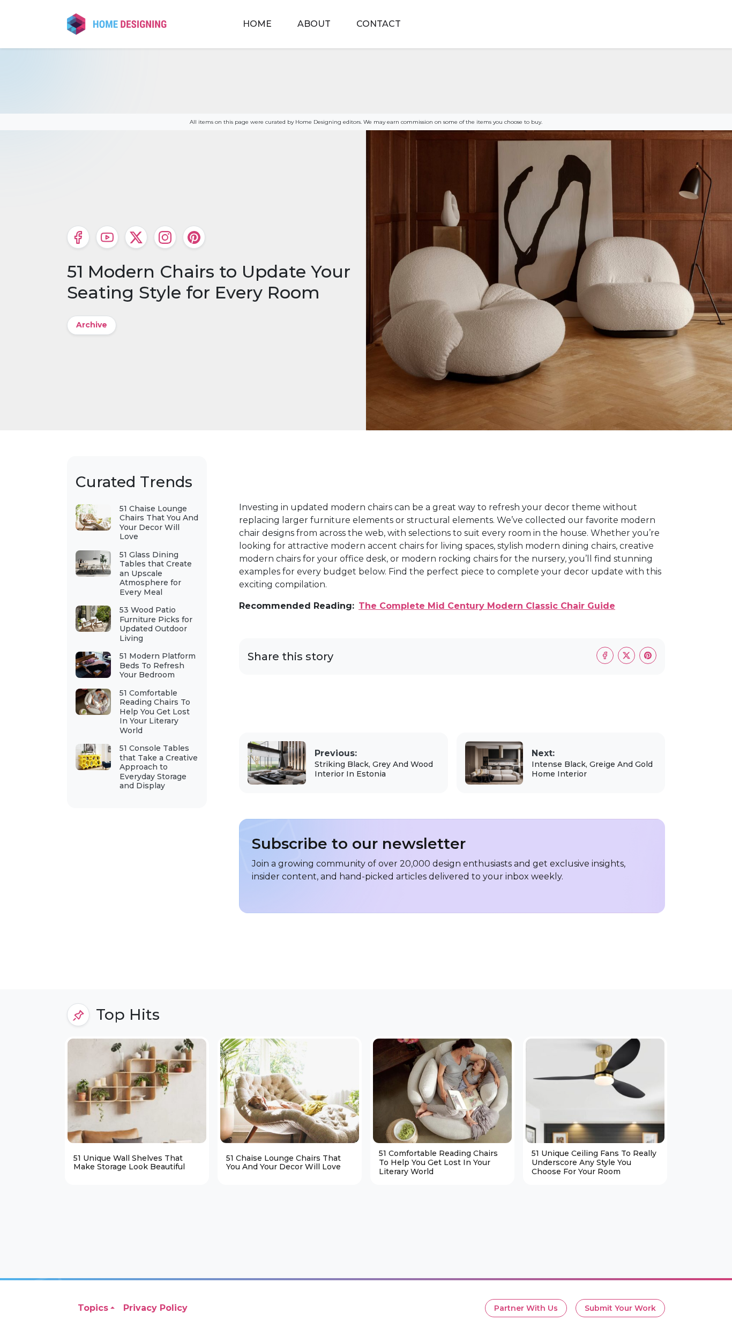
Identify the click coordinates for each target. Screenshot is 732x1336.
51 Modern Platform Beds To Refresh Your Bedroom (157, 665)
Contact (378, 24)
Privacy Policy (155, 1308)
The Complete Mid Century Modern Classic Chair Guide (486, 606)
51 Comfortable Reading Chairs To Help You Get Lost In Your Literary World (154, 711)
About (314, 24)
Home (257, 24)
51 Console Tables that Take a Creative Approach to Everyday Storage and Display (158, 766)
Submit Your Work (620, 1308)
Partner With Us (526, 1308)
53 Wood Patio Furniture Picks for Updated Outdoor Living (155, 624)
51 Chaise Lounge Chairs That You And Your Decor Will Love (158, 523)
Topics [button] (93, 1308)
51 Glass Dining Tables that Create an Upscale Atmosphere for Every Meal (155, 573)
